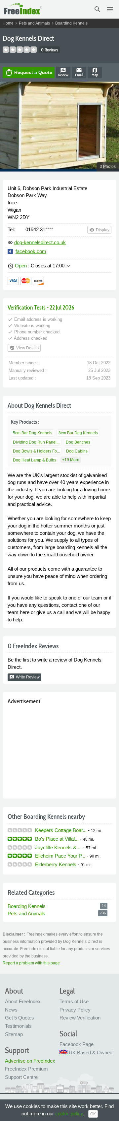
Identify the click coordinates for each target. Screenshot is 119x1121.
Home (8, 23)
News (11, 1010)
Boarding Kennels (71, 23)
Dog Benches (78, 442)
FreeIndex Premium (26, 1069)
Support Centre (21, 1077)
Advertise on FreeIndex (30, 1061)
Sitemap (14, 1034)
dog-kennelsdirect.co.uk (40, 242)
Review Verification (80, 1017)
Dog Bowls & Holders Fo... (36, 451)
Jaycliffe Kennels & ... (58, 847)
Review (63, 72)
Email (79, 72)
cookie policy (69, 1113)
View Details (24, 348)
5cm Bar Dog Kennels (32, 433)
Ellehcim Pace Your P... (60, 856)
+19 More (70, 459)
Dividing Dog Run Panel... (36, 442)
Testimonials (18, 1026)
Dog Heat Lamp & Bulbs (34, 460)
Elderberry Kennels (55, 864)
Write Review (24, 677)
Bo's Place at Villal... (57, 839)
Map (95, 72)
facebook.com (31, 251)
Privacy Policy (75, 1010)
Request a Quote (28, 73)
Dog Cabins (77, 451)
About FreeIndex (23, 1001)
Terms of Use (74, 1001)
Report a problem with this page (31, 963)
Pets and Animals (34, 23)
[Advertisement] (59, 750)
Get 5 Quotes (19, 1017)
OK (93, 1114)
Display (99, 230)
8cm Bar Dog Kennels (78, 433)
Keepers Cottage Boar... (61, 830)
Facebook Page (77, 1044)
